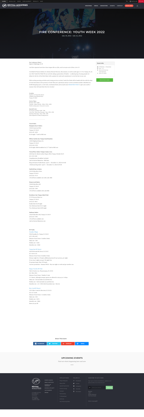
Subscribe (109, 387)
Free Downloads (92, 395)
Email (38, 399)
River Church (49, 380)
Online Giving (63, 388)
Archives (62, 398)
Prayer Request (64, 380)
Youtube (78, 388)
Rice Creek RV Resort (35, 288)
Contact (62, 391)
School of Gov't (49, 388)
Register (90, 391)
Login (89, 392)
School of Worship (48, 385)
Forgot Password (92, 394)
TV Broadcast (63, 396)
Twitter (77, 383)
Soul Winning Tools (65, 401)
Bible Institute (49, 382)
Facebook (78, 380)
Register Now (105, 80)
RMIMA (46, 392)
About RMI (62, 383)
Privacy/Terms (34, 397)
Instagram (78, 386)
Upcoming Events (64, 385)
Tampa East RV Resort (35, 249)
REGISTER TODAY (74, 84)
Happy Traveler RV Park (35, 269)
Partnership (63, 393)
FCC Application (35, 398)
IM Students (48, 390)
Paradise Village (33, 232)
